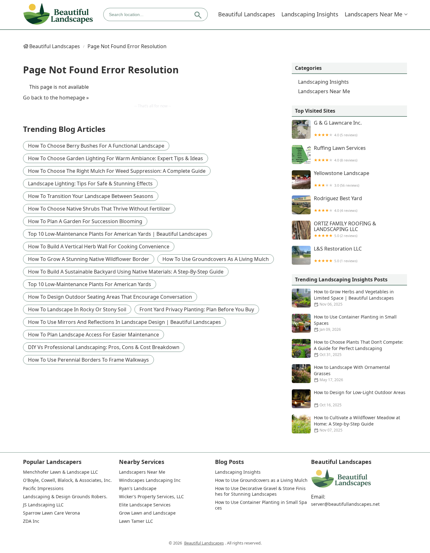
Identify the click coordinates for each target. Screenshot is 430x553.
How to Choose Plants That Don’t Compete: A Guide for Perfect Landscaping (358, 348)
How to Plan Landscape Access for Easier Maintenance (93, 334)
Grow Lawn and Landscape (147, 513)
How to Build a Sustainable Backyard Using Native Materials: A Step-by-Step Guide (125, 271)
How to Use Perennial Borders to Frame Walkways (88, 359)
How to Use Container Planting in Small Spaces (355, 323)
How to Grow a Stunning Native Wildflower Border (88, 259)
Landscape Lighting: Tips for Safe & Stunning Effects (90, 183)
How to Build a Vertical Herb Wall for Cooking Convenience (98, 246)
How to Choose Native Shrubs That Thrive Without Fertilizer (99, 208)
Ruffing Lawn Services (340, 153)
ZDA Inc (31, 521)
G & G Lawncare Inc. (338, 128)
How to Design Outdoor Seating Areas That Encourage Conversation (110, 296)
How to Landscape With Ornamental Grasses (352, 373)
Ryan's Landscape (137, 488)
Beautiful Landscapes (246, 14)
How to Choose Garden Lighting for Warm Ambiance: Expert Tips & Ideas (115, 158)
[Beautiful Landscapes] (58, 14)
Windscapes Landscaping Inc (150, 480)
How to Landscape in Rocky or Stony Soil (77, 309)
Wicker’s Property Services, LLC (151, 496)
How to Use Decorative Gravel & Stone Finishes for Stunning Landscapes (260, 491)
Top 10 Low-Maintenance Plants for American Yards (89, 284)
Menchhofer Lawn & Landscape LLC (60, 472)
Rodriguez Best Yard (338, 204)
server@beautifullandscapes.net (345, 504)
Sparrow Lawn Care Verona (51, 513)
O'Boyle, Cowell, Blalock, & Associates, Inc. (67, 480)
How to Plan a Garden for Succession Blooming (85, 221)
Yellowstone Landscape (341, 179)
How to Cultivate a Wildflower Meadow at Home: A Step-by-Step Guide (357, 424)
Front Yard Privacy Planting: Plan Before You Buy (196, 309)
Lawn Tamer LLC (136, 521)
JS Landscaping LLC (43, 505)
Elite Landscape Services (145, 505)
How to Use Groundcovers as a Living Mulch (215, 259)
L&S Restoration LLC (338, 254)
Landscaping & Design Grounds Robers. (65, 496)
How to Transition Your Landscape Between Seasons (90, 196)
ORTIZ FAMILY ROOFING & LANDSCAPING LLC (345, 229)
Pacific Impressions (43, 488)
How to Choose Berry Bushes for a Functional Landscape (96, 145)
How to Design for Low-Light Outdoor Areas (359, 398)
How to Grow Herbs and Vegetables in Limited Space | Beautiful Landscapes (354, 298)
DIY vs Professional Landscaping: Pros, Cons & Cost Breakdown (103, 347)
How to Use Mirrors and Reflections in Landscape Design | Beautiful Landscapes (124, 322)
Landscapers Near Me (373, 14)
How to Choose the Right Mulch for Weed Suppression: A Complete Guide (117, 170)
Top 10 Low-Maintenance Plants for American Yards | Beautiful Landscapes (117, 233)
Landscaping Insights (309, 14)
